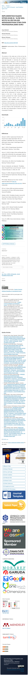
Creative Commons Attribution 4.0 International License (12, 304)
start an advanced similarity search (16, 442)
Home (3, 5)
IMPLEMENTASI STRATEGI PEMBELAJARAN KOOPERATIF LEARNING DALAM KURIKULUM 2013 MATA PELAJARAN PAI (14, 420)
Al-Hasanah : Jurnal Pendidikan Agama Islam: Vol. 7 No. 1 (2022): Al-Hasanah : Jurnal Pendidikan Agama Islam (14, 371)
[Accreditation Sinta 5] (14, 456)
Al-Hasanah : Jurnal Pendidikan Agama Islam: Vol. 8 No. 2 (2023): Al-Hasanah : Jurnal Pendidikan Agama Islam (15, 380)
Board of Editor (8, 466)
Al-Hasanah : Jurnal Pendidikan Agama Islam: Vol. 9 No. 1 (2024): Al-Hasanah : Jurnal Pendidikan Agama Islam (14, 341)
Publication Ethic (8, 477)
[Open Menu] (1, 1)
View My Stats (6, 613)
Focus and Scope (8, 471)
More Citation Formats (7, 267)
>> (7, 439)
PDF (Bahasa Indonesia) (9, 243)
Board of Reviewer (8, 469)
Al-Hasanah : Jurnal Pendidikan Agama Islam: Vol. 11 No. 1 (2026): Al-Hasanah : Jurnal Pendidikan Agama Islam (15, 353)
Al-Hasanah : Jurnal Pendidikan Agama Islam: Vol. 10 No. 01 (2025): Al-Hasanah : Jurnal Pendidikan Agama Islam (15, 361)
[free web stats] (6, 611)
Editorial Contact (8, 480)
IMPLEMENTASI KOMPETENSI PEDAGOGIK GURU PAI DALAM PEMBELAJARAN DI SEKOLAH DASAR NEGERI (14, 358)
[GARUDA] (14, 572)
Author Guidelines (8, 474)
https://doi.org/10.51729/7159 (11, 42)
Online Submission (9, 483)
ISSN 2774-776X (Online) (10, 489)
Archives (8, 5)
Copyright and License (9, 486)
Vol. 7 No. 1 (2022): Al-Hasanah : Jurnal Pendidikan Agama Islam (12, 8)
